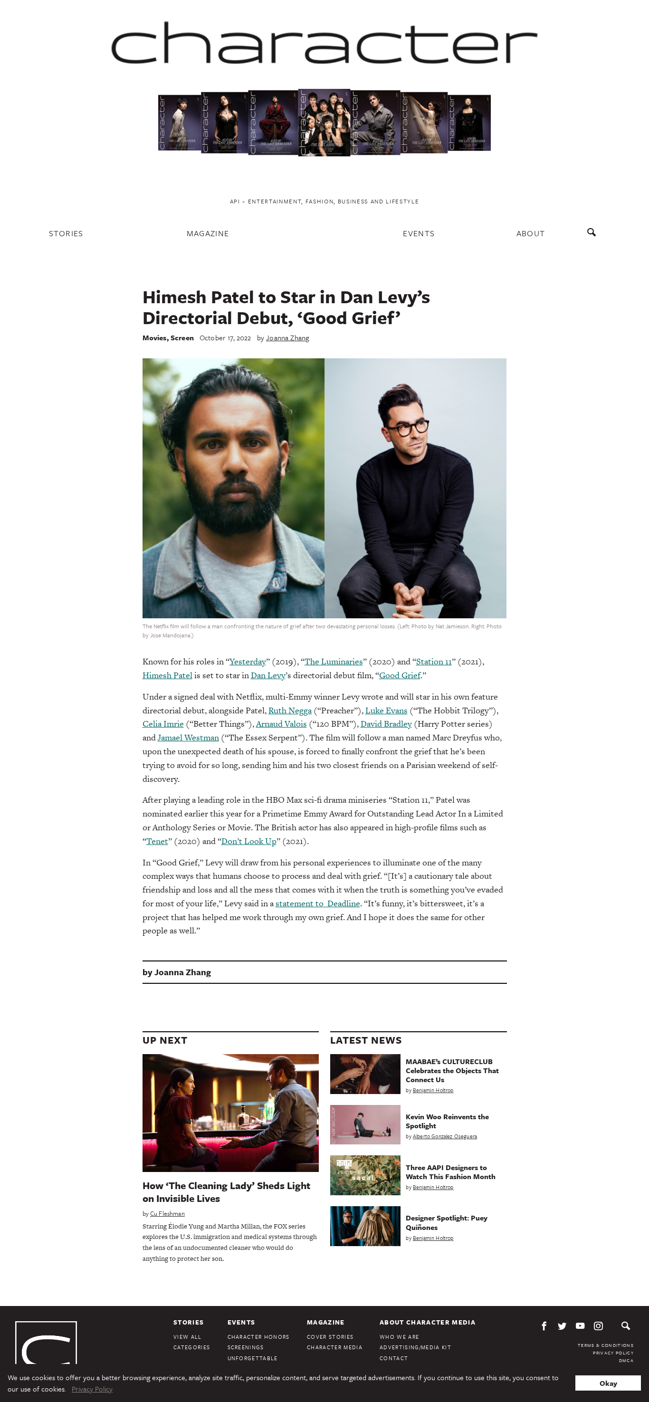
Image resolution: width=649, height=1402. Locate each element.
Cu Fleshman (167, 1213)
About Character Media (428, 1322)
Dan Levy (268, 675)
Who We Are (399, 1337)
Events (419, 233)
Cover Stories (330, 1337)
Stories (66, 233)
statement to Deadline (318, 903)
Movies (155, 337)
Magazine (208, 233)
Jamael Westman (188, 737)
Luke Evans (386, 710)
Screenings (246, 1347)
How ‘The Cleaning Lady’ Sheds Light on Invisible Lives (226, 1191)
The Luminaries (334, 661)
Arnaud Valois (281, 724)
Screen (182, 337)
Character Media (335, 1347)
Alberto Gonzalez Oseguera (445, 1136)
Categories (191, 1347)
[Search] (593, 237)
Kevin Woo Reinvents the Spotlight (447, 1121)
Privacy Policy (613, 1352)
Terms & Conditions (606, 1345)
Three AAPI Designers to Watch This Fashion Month (451, 1171)
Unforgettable (253, 1358)
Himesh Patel (167, 675)
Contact (394, 1358)
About (530, 233)
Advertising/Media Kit (415, 1347)
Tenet (157, 841)
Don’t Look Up (249, 841)
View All (187, 1337)
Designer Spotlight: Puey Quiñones (446, 1222)
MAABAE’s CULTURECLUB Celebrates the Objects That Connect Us (452, 1070)
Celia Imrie (163, 724)
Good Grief (399, 675)
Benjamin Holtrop (433, 1090)
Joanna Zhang (287, 337)
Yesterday (247, 661)
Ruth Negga (290, 710)
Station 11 (434, 661)
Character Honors (259, 1337)
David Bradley (386, 724)
